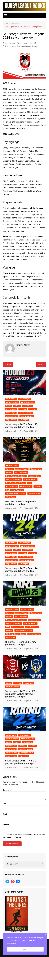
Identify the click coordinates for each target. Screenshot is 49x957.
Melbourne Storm (34, 476)
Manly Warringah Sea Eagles (15, 476)
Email (5, 814)
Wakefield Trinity (11, 416)
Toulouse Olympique (25, 413)
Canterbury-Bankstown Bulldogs (16, 469)
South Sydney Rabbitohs (14, 490)
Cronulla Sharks (36, 469)
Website (6, 824)
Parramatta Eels (11, 486)
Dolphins (9, 472)
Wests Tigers (10, 497)
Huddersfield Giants (27, 402)
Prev (9, 364)
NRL (7, 46)
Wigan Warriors (11, 420)
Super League (10, 413)
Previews (12, 46)
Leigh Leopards (11, 409)
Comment (7, 790)
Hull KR (16, 406)
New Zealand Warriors (13, 479)
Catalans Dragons (12, 402)
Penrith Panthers (25, 486)
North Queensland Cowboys (15, 483)
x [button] (45, 934)
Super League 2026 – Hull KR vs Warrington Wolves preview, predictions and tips (21, 694)
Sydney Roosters (34, 493)
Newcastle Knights (30, 479)
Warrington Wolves (27, 416)
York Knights (24, 420)
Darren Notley (10, 43)
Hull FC (8, 406)
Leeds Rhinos (27, 406)
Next (40, 364)
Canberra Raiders (27, 609)
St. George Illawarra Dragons (27, 46)
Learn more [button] (11, 943)
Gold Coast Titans (21, 472)
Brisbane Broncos (12, 465)
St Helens (32, 409)
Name (5, 804)
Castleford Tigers (24, 399)
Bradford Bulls (11, 399)
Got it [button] (25, 949)
